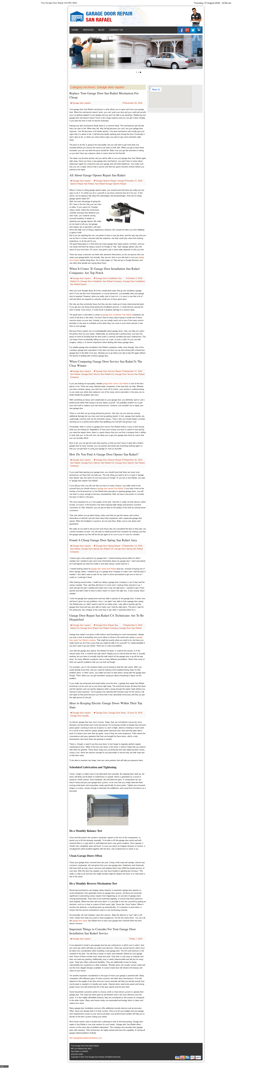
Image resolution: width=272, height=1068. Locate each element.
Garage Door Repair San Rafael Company (99, 628)
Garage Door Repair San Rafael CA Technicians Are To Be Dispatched (106, 617)
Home (75, 30)
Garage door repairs (81, 103)
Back (72, 52)
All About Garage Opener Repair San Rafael (97, 175)
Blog (101, 30)
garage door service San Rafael (115, 383)
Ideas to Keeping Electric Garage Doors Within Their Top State (105, 705)
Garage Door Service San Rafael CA (97, 374)
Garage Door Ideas (117, 713)
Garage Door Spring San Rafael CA (97, 549)
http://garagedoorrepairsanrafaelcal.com (85, 1038)
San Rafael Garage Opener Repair (110, 184)
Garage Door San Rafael (130, 628)
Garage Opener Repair (106, 181)
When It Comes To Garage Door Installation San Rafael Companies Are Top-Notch (104, 271)
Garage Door (101, 713)
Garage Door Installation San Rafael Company (101, 281)
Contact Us (116, 30)
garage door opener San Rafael (110, 488)
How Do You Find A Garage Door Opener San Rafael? (104, 454)
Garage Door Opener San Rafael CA (97, 463)
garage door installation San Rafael (117, 315)
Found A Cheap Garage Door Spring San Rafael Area (103, 540)
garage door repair (80, 921)
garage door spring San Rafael (103, 569)
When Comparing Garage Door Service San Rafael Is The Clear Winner (105, 363)
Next (200, 52)
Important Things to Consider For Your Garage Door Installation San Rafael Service (102, 931)
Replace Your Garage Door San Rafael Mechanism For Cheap (104, 95)
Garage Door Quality (79, 716)
